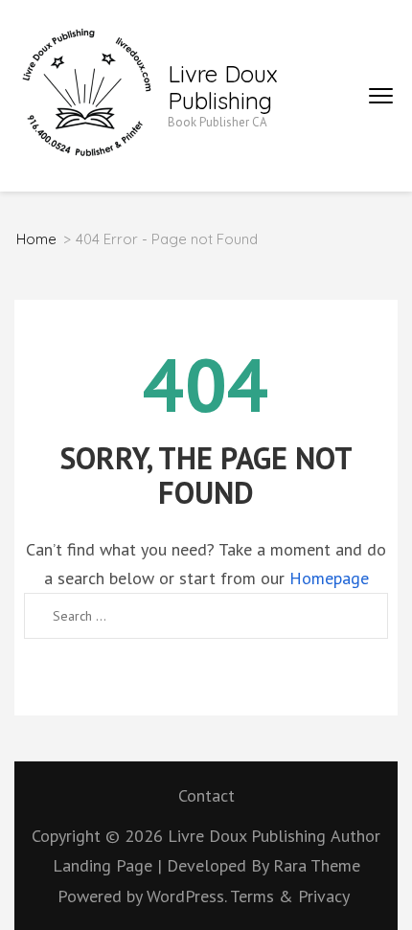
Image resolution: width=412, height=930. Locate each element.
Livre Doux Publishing (223, 87)
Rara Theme (316, 865)
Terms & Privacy (290, 896)
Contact (206, 795)
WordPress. (186, 896)
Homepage (329, 578)
